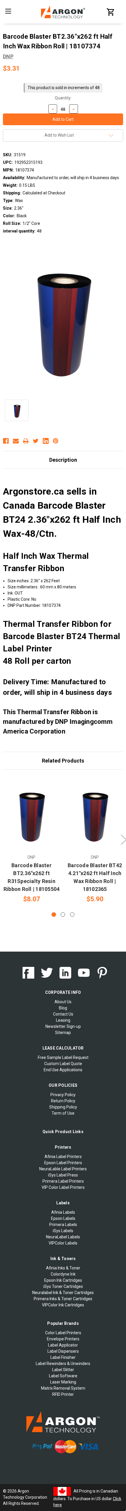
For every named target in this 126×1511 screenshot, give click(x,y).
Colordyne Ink (63, 1274)
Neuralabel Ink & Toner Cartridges (63, 1292)
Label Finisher (63, 1357)
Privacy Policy (63, 1094)
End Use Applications (63, 1069)
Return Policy (63, 1101)
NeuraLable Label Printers (63, 1169)
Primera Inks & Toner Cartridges (63, 1298)
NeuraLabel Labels (63, 1237)
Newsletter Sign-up (63, 1026)
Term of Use (63, 1113)
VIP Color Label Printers (63, 1187)
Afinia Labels (63, 1212)
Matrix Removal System (63, 1388)
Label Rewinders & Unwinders (63, 1363)
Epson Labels (63, 1218)
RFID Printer (63, 1394)
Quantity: (63, 98)
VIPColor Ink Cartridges (63, 1305)
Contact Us (63, 1014)
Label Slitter (63, 1369)
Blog (63, 1008)
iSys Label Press (63, 1175)
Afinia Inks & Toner (63, 1268)
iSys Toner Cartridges (63, 1286)
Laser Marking (63, 1382)
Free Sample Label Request (63, 1057)
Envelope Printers (63, 1339)
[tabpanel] (31, 840)
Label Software (63, 1376)
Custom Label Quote (63, 1063)
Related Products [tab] (63, 761)
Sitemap (63, 1032)
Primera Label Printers (63, 1181)
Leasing (63, 1020)
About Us (63, 1001)
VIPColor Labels (63, 1243)
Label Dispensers (63, 1351)
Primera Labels (63, 1224)
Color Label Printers (63, 1332)
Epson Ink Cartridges (63, 1280)
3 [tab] (72, 914)
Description (63, 460)
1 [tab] (54, 914)
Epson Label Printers (63, 1162)
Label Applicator (63, 1345)
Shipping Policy (63, 1107)
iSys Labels (63, 1230)
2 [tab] (63, 914)
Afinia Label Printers (63, 1156)
